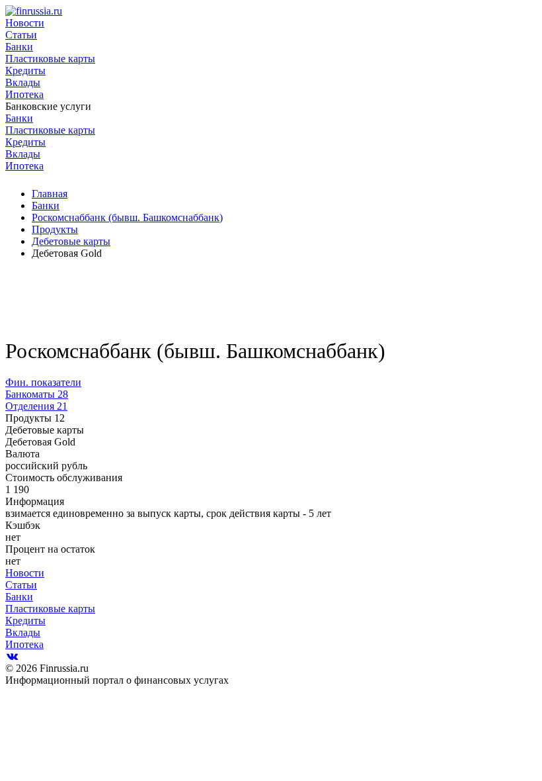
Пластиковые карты (50, 58)
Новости (24, 22)
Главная (49, 193)
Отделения (36, 406)
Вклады (22, 82)
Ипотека (24, 94)
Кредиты (25, 70)
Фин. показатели (43, 382)
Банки (19, 46)
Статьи (21, 34)
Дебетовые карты (71, 241)
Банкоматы (36, 394)
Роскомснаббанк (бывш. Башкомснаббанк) (127, 217)
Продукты (55, 229)
